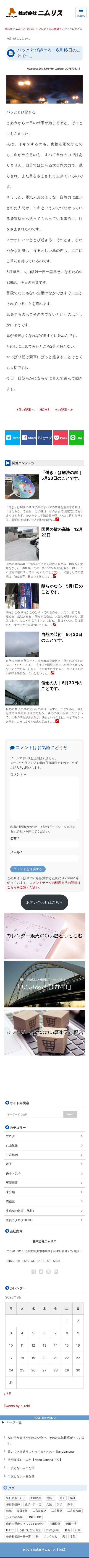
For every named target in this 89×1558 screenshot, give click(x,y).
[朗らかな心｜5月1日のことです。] (54, 625)
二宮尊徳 (12, 1155)
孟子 (9, 1164)
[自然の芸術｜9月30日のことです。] (52, 673)
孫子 (70, 1504)
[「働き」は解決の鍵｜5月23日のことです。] (57, 519)
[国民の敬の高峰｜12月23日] (54, 576)
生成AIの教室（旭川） (21, 1210)
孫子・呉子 (13, 1173)
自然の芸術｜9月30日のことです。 (61, 637)
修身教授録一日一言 (18, 1536)
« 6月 (8, 1394)
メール (16, 852)
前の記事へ (26, 409)
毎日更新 (22, 1510)
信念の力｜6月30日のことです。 (61, 685)
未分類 (10, 1192)
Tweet (16, 438)
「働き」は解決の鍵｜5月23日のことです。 (61, 475)
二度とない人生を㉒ (21, 1468)
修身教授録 (13, 1504)
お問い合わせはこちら (44, 902)
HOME (44, 409)
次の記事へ (63, 409)
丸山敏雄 (12, 1145)
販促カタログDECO (19, 1220)
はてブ (47, 438)
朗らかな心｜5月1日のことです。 (62, 589)
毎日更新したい (15, 1498)
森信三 (10, 1201)
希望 (73, 1536)
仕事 (78, 1530)
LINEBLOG (34, 1517)
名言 (67, 1530)
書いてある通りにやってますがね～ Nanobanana (41, 1451)
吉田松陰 (55, 1523)
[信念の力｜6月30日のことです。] (57, 721)
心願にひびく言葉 (30, 1530)
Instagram (53, 1530)
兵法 (49, 1504)
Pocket (65, 438)
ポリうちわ (50, 1536)
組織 (9, 1510)
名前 (14, 838)
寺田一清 (70, 1523)
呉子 (59, 1504)
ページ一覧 (14, 1422)
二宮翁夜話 (39, 1510)
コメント (18, 774)
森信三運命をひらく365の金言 (25, 1523)
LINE (79, 438)
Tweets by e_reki (17, 1406)
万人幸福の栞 (14, 1517)
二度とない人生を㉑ (21, 1476)
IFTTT (10, 1530)
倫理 (73, 1498)
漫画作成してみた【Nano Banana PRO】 (35, 1460)
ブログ (10, 1136)
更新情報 (12, 1182)
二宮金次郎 (74, 1510)
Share (32, 438)
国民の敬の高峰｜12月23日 (62, 532)
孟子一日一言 (33, 1504)
